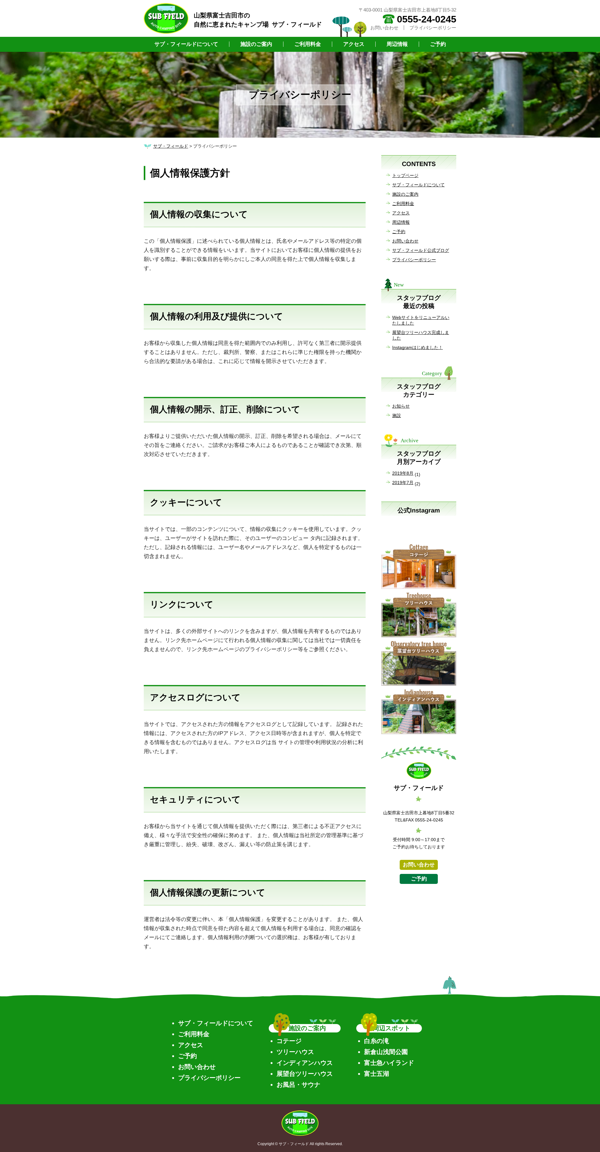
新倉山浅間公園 (386, 1051)
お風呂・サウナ (298, 1084)
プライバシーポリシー (432, 27)
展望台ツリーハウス (305, 1073)
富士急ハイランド (389, 1062)
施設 (396, 415)
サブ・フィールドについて (186, 44)
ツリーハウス (295, 1051)
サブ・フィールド (170, 146)
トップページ (405, 175)
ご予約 (438, 44)
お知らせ (401, 406)
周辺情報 (397, 44)
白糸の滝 (376, 1040)
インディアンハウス (305, 1062)
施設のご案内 (256, 44)
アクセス (353, 44)
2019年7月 (402, 482)
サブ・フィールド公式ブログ (420, 250)
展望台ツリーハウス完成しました (420, 335)
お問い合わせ (384, 27)
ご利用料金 (307, 44)
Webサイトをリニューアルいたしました (420, 320)
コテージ (289, 1040)
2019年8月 (402, 473)
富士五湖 (376, 1073)
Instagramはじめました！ (417, 347)
